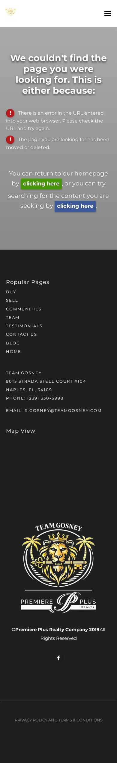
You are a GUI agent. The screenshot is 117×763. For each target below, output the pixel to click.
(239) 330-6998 (45, 398)
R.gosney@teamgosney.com (63, 411)
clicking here (41, 183)
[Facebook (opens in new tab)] (58, 658)
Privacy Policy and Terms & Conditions (59, 720)
